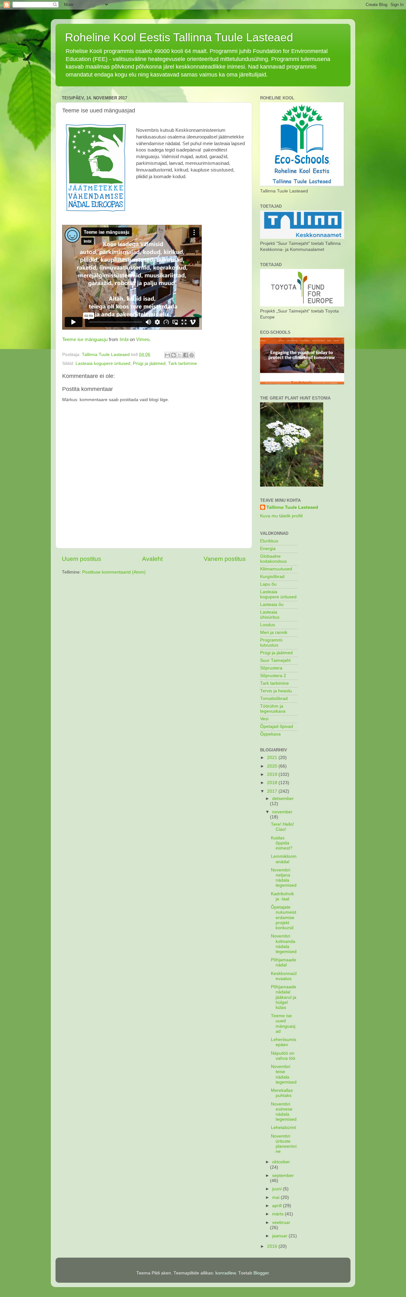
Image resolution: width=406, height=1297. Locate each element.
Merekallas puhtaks (282, 1093)
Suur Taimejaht (275, 660)
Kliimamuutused (276, 569)
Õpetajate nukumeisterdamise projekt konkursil (283, 917)
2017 (272, 791)
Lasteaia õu (272, 604)
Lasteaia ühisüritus (269, 615)
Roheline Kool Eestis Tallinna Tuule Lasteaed (179, 37)
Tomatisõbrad (274, 698)
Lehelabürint (283, 1127)
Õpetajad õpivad (276, 726)
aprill (277, 1205)
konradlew (225, 1273)
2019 (272, 774)
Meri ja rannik (273, 632)
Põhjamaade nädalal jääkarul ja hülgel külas (283, 997)
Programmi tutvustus (271, 643)
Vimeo (142, 339)
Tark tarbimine (182, 363)
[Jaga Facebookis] (185, 355)
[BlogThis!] (173, 355)
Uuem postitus (81, 558)
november (282, 812)
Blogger (261, 1273)
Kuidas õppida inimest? (281, 843)
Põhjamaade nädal (283, 962)
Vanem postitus (225, 558)
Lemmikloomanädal (284, 859)
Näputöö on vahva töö (283, 1056)
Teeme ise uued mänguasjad (283, 1023)
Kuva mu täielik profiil (281, 516)
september (283, 1175)
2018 (272, 782)
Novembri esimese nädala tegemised (284, 1112)
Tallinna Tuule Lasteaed (292, 507)
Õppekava (270, 734)
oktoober (281, 1161)
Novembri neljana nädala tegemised (284, 878)
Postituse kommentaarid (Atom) (114, 572)
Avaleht (152, 558)
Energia (268, 548)
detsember (283, 798)
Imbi (124, 339)
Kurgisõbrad (272, 576)
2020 (272, 766)
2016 (272, 1246)
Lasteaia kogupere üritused (102, 363)
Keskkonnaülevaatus (284, 976)
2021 (272, 757)
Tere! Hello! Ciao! (282, 827)
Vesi (264, 718)
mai (276, 1197)
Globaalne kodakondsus (273, 559)
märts (278, 1214)
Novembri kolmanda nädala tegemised (284, 944)
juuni (277, 1188)
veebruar (281, 1222)
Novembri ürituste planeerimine (284, 1144)
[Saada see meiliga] (167, 355)
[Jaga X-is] (179, 355)
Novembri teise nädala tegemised (284, 1074)
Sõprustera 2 (273, 675)
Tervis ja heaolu (276, 691)
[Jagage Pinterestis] (191, 355)
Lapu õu (268, 584)
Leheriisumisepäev (283, 1042)
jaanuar (280, 1235)
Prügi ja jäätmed (149, 363)
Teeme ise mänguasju (85, 339)
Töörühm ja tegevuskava (272, 709)
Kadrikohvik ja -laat (282, 896)
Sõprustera (271, 668)
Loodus (267, 624)
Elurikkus (269, 541)
